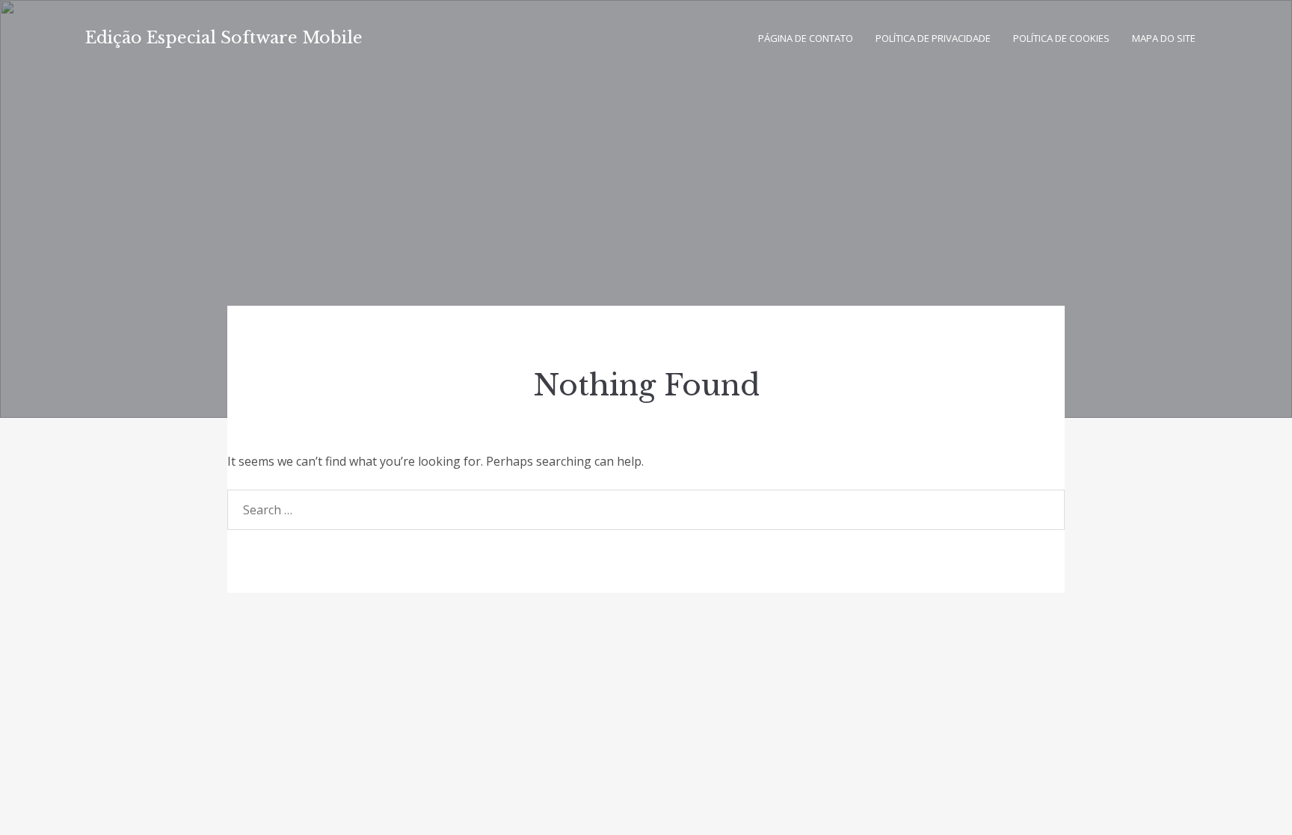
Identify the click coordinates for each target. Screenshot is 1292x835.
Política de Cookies (1061, 38)
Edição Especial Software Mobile (224, 38)
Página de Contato (805, 38)
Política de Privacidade (933, 38)
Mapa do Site (1164, 38)
